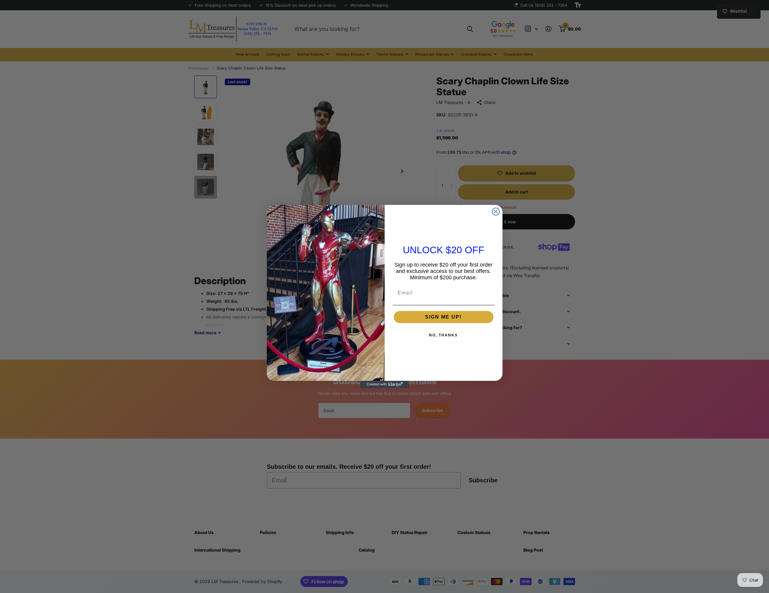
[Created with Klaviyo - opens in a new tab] (384, 384)
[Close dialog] (495, 211)
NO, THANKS (443, 335)
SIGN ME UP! (443, 316)
